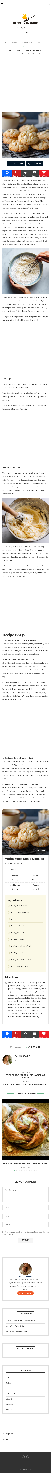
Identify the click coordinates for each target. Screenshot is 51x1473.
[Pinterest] (27, 32)
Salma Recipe (21, 54)
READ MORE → (25, 1293)
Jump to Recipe (17, 163)
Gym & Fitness (11, 1394)
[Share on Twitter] (34, 1047)
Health (8, 1388)
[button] (4, 1135)
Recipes (14, 42)
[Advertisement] (25, 83)
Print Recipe (36, 163)
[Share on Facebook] (31, 1047)
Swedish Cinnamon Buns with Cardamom (25, 1164)
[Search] (48, 3)
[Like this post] (29, 1047)
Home (4, 42)
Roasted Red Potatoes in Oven (16, 1331)
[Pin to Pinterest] (36, 1047)
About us (9, 1410)
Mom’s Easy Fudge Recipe (15, 1326)
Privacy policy (7, 1434)
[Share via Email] (39, 1047)
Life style (9, 1399)
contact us (9, 1404)
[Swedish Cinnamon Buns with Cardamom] (25, 1129)
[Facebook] (23, 32)
